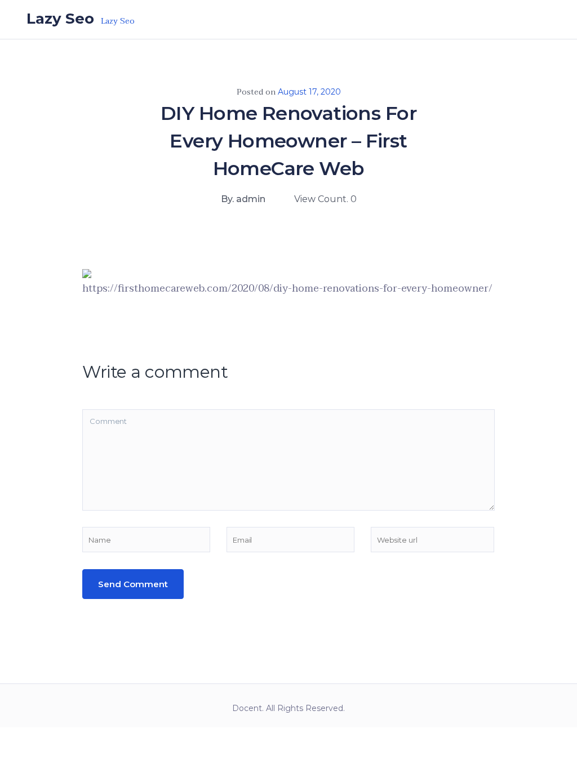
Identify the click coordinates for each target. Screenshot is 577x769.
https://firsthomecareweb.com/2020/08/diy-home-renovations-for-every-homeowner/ (287, 288)
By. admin (243, 199)
